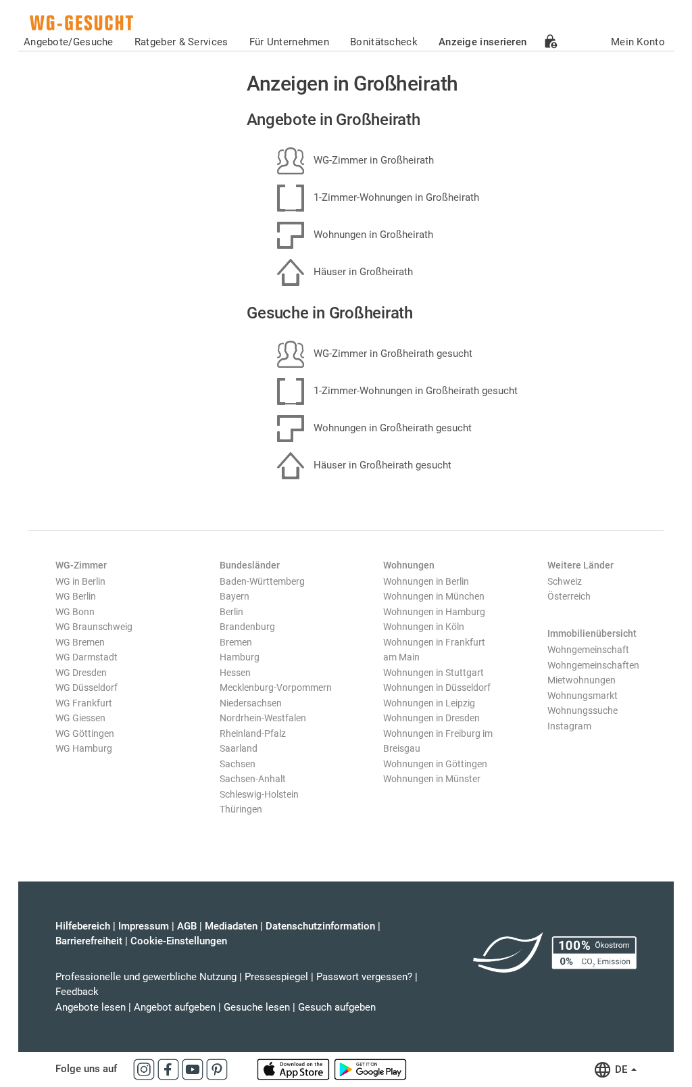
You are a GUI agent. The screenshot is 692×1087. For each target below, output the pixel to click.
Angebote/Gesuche (69, 42)
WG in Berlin (80, 581)
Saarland (238, 748)
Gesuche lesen (257, 1007)
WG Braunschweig (93, 626)
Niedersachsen (251, 703)
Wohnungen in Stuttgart (433, 672)
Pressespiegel (276, 977)
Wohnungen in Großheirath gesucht (391, 428)
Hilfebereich (82, 926)
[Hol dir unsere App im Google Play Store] (370, 1069)
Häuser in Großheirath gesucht (381, 465)
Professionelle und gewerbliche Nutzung (146, 977)
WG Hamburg (83, 748)
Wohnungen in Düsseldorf (437, 687)
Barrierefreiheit (88, 941)
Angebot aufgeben (175, 1007)
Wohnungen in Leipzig (429, 703)
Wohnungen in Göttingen (435, 763)
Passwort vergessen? (364, 977)
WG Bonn (75, 611)
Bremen (236, 642)
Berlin (231, 611)
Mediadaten (231, 926)
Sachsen (237, 763)
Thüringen (241, 809)
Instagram (569, 726)
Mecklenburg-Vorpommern (276, 687)
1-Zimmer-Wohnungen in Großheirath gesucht (414, 391)
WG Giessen (80, 717)
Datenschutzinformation (320, 926)
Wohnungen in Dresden (431, 717)
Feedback (77, 992)
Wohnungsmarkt (582, 695)
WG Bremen (80, 642)
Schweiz (564, 581)
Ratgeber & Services (181, 42)
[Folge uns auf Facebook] (169, 1069)
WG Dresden (81, 672)
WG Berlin (75, 596)
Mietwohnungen (581, 680)
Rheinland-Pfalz (253, 733)
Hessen (235, 672)
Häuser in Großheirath (362, 272)
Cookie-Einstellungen (178, 941)
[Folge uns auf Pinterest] (217, 1069)
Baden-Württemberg (262, 581)
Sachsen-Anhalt (253, 778)
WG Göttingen (84, 733)
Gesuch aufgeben (337, 1007)
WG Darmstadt (86, 657)
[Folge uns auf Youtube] (194, 1069)
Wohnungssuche (582, 710)
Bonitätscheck (384, 42)
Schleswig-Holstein (259, 794)
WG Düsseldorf (86, 687)
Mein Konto (638, 42)
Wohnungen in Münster (431, 778)
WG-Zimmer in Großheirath (372, 160)
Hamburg (240, 657)
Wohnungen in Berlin (426, 581)
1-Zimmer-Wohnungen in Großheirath (395, 197)
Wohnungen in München (434, 596)
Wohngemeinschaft (588, 649)
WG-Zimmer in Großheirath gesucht (391, 353)
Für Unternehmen (289, 42)
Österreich (569, 596)
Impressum (143, 926)
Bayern (234, 596)
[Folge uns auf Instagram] (145, 1069)
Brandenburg (247, 626)
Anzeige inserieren (482, 42)
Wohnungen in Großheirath (372, 234)
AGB (187, 926)
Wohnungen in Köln (423, 626)
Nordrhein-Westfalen (263, 717)
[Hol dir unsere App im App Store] (294, 1069)
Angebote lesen (90, 1007)
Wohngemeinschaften (593, 665)
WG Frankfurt (83, 703)
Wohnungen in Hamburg (434, 611)
